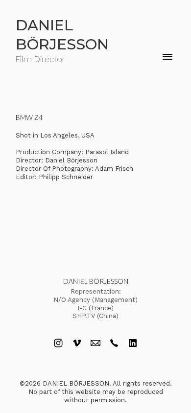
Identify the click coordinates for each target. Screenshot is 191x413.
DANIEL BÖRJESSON (95, 281)
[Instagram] (58, 343)
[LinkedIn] (133, 343)
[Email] (95, 343)
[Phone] (114, 343)
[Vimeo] (77, 343)
